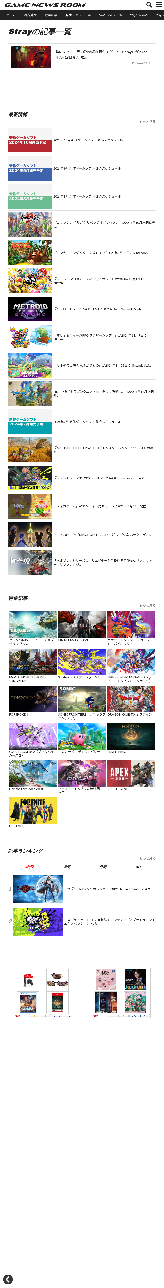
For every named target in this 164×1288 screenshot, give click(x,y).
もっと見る (147, 121)
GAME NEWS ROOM (44, 5)
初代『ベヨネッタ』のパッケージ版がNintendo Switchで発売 (107, 889)
